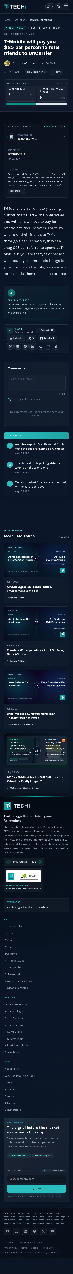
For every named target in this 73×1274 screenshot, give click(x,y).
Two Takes (19, 19)
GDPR (54, 1252)
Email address (14, 1170)
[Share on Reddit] (25, 346)
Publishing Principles (20, 907)
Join (38, 1188)
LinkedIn (17, 338)
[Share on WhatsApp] (32, 346)
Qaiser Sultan (17, 597)
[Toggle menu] (66, 6)
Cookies (35, 1248)
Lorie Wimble (25, 63)
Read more (16, 191)
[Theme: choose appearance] (49, 6)
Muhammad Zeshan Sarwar (24, 788)
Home (7, 19)
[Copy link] (40, 346)
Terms (24, 1248)
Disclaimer (48, 1248)
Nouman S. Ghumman (21, 724)
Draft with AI (47, 330)
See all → (64, 537)
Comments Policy (13, 1252)
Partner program (43, 1155)
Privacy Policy (10, 1248)
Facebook (49, 338)
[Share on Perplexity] (17, 346)
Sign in (12, 399)
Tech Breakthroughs (46, 28)
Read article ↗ (54, 126)
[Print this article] (55, 346)
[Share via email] (48, 346)
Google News (38, 72)
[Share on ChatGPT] (10, 346)
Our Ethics (42, 907)
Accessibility (41, 1252)
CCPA (28, 1252)
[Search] (58, 6)
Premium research (18, 1155)
